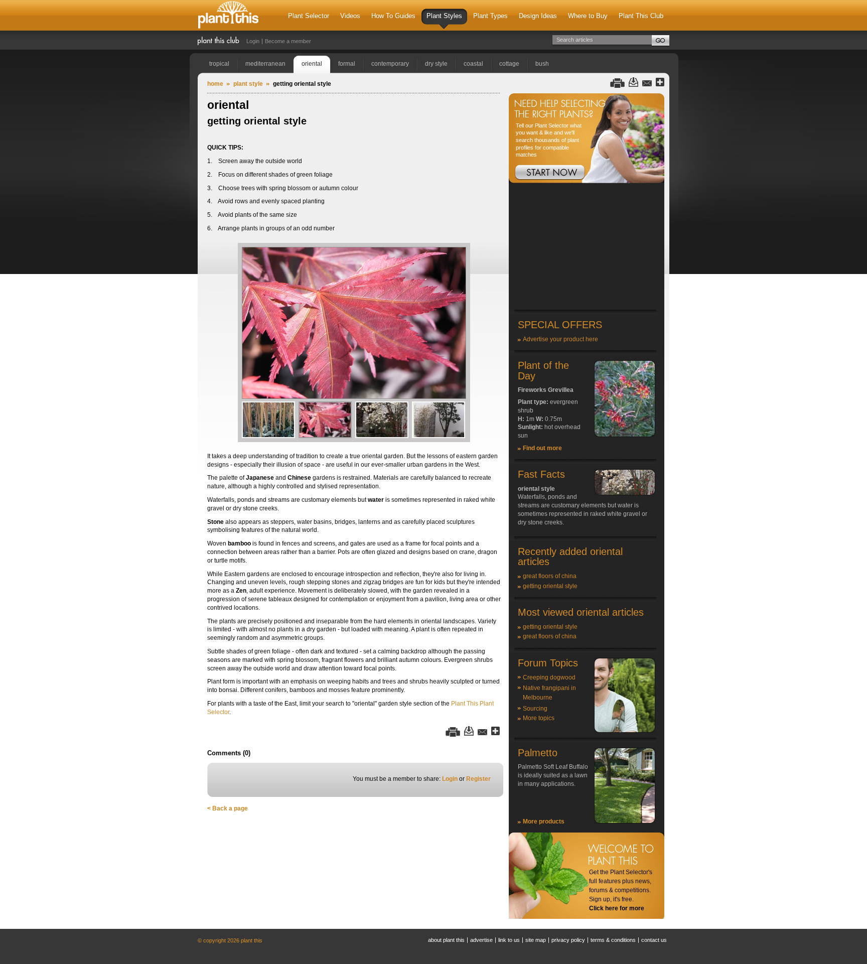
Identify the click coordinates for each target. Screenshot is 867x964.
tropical (219, 63)
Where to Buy (588, 16)
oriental (312, 63)
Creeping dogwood (549, 677)
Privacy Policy (568, 940)
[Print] (617, 82)
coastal (473, 63)
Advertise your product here (560, 339)
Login (252, 41)
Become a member (288, 41)
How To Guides (393, 16)
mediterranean (265, 63)
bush (542, 63)
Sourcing (535, 708)
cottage (509, 63)
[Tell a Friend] (647, 82)
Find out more (542, 448)
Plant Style (248, 83)
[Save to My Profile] (633, 82)
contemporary (390, 63)
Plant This (228, 15)
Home (215, 83)
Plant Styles (444, 16)
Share (660, 82)
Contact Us (654, 940)
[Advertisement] (586, 247)
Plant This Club (641, 16)
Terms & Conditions (613, 940)
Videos (350, 16)
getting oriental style (550, 586)
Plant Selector (308, 16)
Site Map (535, 940)
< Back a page (227, 808)
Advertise (481, 940)
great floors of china (549, 576)
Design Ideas (538, 16)
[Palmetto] (624, 821)
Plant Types (490, 16)
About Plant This (446, 940)
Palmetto (537, 752)
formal (346, 63)
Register (478, 778)
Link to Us (509, 940)
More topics (538, 718)
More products (543, 821)
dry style (436, 63)
